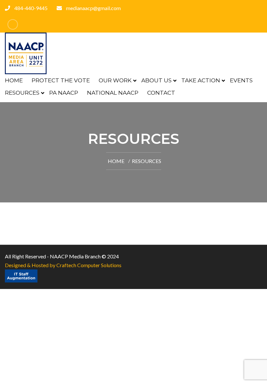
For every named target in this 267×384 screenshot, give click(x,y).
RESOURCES (22, 92)
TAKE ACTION (200, 80)
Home (116, 161)
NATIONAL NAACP (112, 92)
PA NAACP (63, 92)
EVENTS (241, 80)
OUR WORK (115, 80)
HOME (14, 80)
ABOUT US (156, 80)
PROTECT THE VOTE (61, 80)
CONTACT (161, 92)
